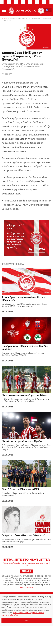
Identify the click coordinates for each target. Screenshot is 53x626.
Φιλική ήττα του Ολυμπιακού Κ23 (20, 489)
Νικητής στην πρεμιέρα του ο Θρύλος (22, 441)
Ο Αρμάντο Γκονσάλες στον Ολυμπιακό (23, 535)
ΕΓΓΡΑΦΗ (26, 571)
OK (26, 621)
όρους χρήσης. (26, 587)
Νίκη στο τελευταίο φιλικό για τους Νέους (24, 395)
